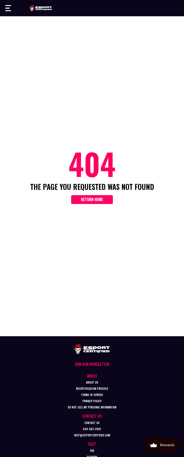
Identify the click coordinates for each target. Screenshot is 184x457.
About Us (92, 382)
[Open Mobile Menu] (8, 8)
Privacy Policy (92, 401)
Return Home (92, 199)
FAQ (92, 450)
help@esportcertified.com (92, 435)
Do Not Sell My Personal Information (92, 407)
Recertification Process (92, 388)
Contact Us (92, 423)
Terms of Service (92, 395)
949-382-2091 (92, 429)
